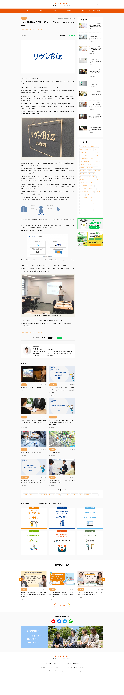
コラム (41, 10)
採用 (81, 213)
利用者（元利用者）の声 (92, 167)
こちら (28, 326)
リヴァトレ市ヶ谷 (93, 201)
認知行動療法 (87, 494)
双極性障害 (93, 207)
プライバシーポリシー (47, 671)
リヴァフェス (83, 204)
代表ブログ (39, 29)
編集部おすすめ (96, 10)
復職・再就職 (25, 29)
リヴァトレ (89, 195)
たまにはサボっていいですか (86, 158)
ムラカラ (88, 179)
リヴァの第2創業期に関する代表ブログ (35, 82)
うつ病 (91, 182)
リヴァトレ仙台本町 (94, 155)
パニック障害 (83, 188)
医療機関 (87, 207)
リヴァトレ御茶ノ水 (96, 161)
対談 (55, 10)
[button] (21, 579)
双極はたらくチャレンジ (72, 667)
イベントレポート (89, 149)
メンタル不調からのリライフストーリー (89, 146)
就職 (81, 149)
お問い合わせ (72, 671)
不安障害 (82, 164)
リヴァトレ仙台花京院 (93, 152)
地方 (81, 210)
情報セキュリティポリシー (61, 671)
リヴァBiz (32, 29)
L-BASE (81, 667)
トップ (27, 10)
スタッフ (90, 170)
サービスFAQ (91, 173)
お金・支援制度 (83, 185)
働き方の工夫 (83, 173)
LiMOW (94, 176)
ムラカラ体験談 (83, 155)
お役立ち (82, 10)
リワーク (98, 191)
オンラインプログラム (85, 176)
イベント (92, 185)
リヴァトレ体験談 (93, 198)
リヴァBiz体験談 (83, 182)
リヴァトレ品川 (83, 201)
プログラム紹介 (92, 188)
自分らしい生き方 (33, 494)
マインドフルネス (84, 191)
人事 (90, 204)
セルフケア (82, 170)
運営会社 (80, 671)
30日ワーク (95, 179)
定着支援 (82, 167)
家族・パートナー (89, 210)
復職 (96, 210)
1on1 (96, 149)
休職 (81, 207)
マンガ (92, 191)
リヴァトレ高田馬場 (84, 161)
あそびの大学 (83, 152)
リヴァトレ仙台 (83, 198)
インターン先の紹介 (91, 164)
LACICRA (82, 179)
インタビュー (69, 10)
